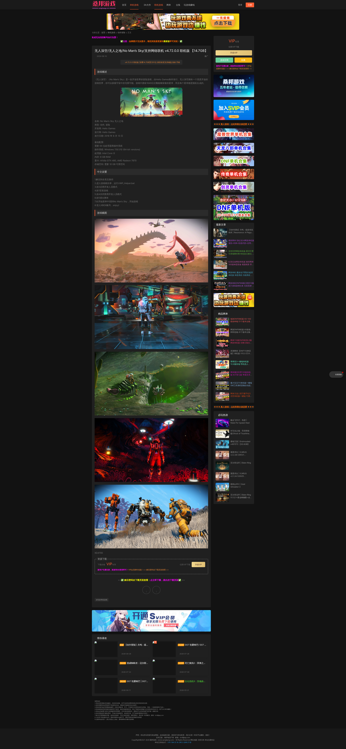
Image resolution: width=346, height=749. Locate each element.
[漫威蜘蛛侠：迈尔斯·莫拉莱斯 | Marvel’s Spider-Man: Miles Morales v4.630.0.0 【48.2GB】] (106, 667)
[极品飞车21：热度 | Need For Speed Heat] (222, 423)
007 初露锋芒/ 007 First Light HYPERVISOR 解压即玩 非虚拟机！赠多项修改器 (192, 644)
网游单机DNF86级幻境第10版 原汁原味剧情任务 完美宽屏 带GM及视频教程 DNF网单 (241, 285)
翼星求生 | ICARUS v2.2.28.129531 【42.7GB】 (238, 454)
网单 (169, 5)
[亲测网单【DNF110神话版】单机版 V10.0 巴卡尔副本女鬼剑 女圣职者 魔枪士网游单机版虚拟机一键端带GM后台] (222, 354)
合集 (178, 5)
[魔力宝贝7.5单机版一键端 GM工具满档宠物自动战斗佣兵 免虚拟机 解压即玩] (222, 386)
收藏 (243, 60)
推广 (206, 56)
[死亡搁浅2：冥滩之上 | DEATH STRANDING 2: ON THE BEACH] (164, 667)
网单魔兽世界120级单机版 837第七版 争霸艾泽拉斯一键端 (241, 375)
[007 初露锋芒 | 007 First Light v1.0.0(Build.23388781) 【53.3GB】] (106, 685)
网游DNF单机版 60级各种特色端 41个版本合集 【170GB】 (240, 332)
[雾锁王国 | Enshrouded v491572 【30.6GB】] (222, 444)
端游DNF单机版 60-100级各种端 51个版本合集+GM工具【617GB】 (240, 321)
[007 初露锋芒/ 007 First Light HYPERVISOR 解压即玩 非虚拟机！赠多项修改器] (164, 649)
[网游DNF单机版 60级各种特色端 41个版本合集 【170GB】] (222, 332)
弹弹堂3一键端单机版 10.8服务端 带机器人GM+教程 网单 (239, 364)
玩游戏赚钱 (189, 5)
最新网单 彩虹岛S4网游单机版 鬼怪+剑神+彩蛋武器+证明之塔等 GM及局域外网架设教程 (241, 243)
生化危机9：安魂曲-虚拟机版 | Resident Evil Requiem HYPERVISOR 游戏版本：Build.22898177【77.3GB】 (192, 681)
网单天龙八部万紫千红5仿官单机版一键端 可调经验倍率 (241, 396)
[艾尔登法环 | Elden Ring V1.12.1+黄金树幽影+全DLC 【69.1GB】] (222, 497)
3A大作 (147, 5)
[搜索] (233, 5)
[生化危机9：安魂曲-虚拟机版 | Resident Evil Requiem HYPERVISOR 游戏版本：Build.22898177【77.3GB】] (164, 685)
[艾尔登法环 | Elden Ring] (222, 465)
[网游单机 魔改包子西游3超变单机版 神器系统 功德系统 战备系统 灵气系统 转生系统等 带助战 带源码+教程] (220, 275)
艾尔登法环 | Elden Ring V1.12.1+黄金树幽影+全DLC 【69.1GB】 (240, 497)
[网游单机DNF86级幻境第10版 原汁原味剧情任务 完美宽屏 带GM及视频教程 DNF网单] (220, 286)
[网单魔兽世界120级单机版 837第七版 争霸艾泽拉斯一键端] (222, 375)
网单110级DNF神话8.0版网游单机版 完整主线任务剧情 (241, 343)
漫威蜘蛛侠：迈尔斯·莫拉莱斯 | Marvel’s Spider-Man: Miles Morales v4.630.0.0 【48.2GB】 (133, 663)
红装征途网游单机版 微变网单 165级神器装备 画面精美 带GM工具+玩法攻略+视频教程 (241, 264)
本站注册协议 (209, 740)
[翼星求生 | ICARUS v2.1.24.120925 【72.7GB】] (222, 476)
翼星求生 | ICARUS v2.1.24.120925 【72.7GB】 (238, 476)
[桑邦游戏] (104, 4)
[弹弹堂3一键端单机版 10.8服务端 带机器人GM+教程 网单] (222, 364)
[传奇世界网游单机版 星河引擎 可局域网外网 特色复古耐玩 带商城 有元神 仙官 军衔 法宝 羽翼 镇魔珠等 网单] (220, 254)
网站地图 (194, 740)
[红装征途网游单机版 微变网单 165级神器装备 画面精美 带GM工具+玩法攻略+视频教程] (220, 264)
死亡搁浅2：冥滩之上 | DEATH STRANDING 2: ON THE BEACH (192, 663)
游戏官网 (224, 60)
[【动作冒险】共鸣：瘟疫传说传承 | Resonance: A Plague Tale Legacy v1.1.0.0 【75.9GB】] (106, 649)
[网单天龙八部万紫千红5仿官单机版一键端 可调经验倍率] (222, 396)
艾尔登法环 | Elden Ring (240, 463)
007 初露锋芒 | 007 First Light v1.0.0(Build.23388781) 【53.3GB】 (134, 681)
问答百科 (201, 740)
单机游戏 (134, 5)
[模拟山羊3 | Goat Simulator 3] (222, 487)
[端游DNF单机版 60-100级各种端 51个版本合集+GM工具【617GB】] (222, 322)
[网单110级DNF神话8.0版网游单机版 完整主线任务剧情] (222, 343)
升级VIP (198, 564)
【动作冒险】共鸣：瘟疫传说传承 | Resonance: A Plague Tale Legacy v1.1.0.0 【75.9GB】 (134, 644)
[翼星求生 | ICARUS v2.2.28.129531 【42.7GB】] (222, 455)
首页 (124, 5)
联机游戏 (158, 5)
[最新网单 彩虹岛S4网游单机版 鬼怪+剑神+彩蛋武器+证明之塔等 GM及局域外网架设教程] (220, 243)
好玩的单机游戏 (101, 600)
